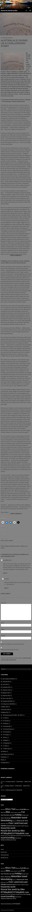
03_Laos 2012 (4, 684)
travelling (10, 838)
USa (16, 838)
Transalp (28, 835)
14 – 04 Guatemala (5, 726)
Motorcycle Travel (4, 823)
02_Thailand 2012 (5, 681)
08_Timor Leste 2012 (6, 698)
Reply (6, 573)
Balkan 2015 (3, 812)
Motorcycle (14, 820)
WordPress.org (4, 857)
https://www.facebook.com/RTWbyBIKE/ (10, 903)
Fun (23, 812)
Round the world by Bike (13, 830)
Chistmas (15, 812)
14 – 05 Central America (7, 729)
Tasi (9, 835)
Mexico (3, 818)
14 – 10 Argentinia (5, 743)
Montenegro (8, 818)
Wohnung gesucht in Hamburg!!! (14, 790)
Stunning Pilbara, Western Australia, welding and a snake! (14, 546)
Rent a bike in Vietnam (20, 825)
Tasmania (12, 835)
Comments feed (5, 855)
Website (3, 635)
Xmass (14, 839)
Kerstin (27, 815)
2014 (2, 809)
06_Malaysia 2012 (5, 692)
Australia (23, 809)
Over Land (13, 823)
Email (3, 629)
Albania (18, 809)
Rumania (3, 835)
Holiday (18, 815)
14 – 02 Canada (5, 720)
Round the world (8, 828)
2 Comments (24, 49)
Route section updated (7, 539)
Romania (26, 825)
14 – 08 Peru (4, 737)
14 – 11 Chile (4, 745)
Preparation (4, 757)
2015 (4, 809)
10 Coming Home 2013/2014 (8, 704)
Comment (4, 603)
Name (3, 623)
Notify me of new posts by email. (9, 649)
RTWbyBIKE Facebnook (8, 768)
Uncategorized (4, 762)
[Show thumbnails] (16, 255)
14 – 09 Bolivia (4, 740)
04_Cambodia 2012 (5, 687)
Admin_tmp (16, 49)
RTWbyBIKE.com (21, 833)
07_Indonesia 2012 (5, 695)
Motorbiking (6, 820)
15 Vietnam (3, 751)
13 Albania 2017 (5, 712)
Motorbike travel (19, 817)
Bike (8, 812)
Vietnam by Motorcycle (7, 839)
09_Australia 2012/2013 (7, 37)
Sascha (6, 835)
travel (3, 838)
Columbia (19, 812)
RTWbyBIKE (7, 833)
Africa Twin (10, 809)
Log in (2, 849)
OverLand (23, 823)
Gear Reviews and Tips (6, 754)
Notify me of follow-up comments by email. (12, 644)
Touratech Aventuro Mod (20, 835)
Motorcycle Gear (22, 820)
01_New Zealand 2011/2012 (8, 678)
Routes (2, 759)
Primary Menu (30, 10)
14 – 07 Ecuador (5, 734)
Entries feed (4, 852)
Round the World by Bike (9, 10)
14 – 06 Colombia (5, 731)
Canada (11, 812)
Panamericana (10, 826)
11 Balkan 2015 (4, 706)
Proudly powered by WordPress (7, 910)
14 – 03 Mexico (4, 723)
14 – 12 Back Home (5, 748)
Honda (23, 815)
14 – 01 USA (4, 718)
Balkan (27, 809)
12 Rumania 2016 (5, 709)
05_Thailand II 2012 (6, 690)
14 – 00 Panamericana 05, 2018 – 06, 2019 (11, 715)
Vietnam (19, 838)
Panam (3, 826)
